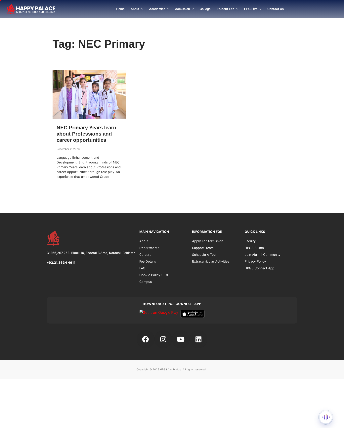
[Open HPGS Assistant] (325, 417)
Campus (145, 282)
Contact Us (275, 9)
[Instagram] (163, 339)
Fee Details (147, 261)
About (135, 9)
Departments (149, 248)
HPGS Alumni (255, 248)
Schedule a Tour (204, 255)
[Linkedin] (198, 339)
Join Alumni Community (262, 255)
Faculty (250, 241)
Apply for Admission (207, 241)
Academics (157, 9)
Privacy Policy (255, 261)
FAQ (142, 268)
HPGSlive (251, 9)
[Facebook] (145, 339)
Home (120, 9)
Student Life (225, 9)
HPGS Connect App (259, 268)
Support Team (203, 248)
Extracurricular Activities (210, 261)
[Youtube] (181, 339)
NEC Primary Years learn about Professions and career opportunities (86, 134)
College (205, 9)
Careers (145, 255)
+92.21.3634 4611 (61, 263)
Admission (182, 9)
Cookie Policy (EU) (153, 275)
